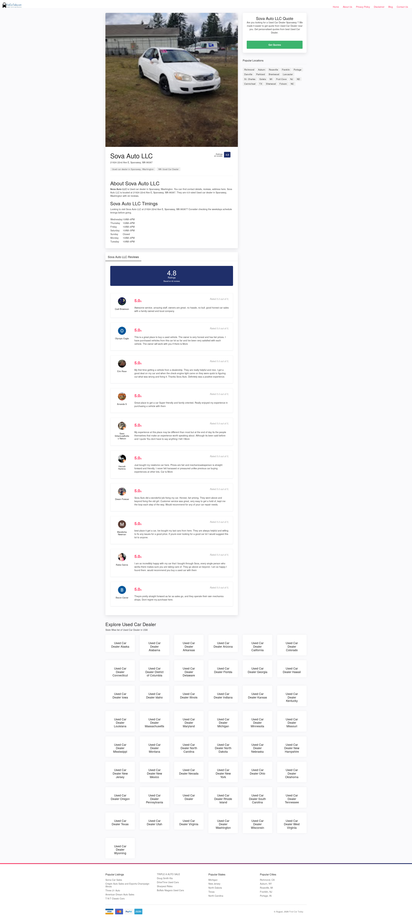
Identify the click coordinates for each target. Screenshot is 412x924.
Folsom (283, 83)
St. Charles (249, 79)
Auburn (261, 69)
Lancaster (288, 74)
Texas (211, 891)
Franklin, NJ (266, 891)
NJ (291, 79)
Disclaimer (379, 6)
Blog (390, 6)
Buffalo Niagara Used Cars (170, 890)
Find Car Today (296, 911)
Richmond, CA (267, 879)
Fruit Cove (281, 79)
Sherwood (271, 83)
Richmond (249, 69)
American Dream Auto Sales (119, 894)
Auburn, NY (266, 883)
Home (336, 6)
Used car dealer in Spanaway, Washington (133, 169)
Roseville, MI (266, 887)
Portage (297, 69)
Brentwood (274, 74)
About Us (347, 6)
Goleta (262, 79)
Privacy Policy (363, 6)
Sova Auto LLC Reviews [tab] (123, 257)
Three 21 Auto (112, 890)
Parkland (260, 74)
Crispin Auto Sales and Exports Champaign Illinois (127, 885)
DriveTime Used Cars (168, 882)
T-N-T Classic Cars (115, 898)
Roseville (273, 69)
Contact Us (402, 6)
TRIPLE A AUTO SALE (168, 874)
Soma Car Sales (113, 879)
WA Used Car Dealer (168, 169)
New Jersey (214, 883)
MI (271, 79)
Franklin (286, 69)
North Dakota (215, 887)
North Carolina (215, 895)
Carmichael (249, 83)
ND (298, 79)
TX (260, 83)
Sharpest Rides (165, 886)
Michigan (213, 879)
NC (292, 83)
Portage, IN (266, 895)
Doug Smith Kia (165, 878)
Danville (248, 74)
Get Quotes (274, 44)
